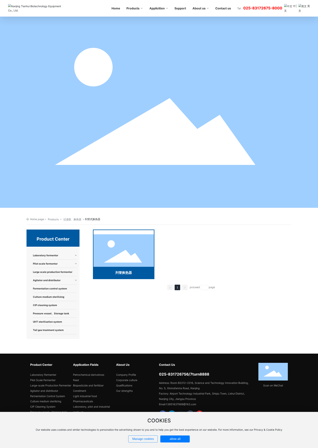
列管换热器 (123, 273)
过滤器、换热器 (72, 219)
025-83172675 (257, 8)
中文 (290, 8)
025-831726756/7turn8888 (184, 374)
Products (53, 219)
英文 (304, 8)
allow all (175, 438)
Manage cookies (143, 438)
